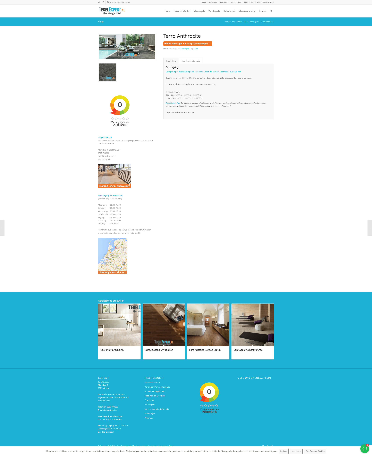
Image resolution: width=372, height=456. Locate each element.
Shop (101, 21)
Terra (195, 48)
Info (252, 2)
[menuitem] (209, 2)
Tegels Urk (149, 400)
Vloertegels (184, 48)
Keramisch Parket (152, 382)
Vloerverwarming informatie (157, 409)
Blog (246, 2)
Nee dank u (296, 451)
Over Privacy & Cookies (315, 451)
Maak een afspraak (209, 2)
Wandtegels (150, 413)
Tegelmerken (235, 2)
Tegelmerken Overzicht (155, 395)
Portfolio (223, 2)
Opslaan (283, 451)
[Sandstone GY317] (2, 228)
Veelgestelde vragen (265, 2)
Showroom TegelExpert (155, 391)
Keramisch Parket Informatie (157, 387)
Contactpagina (110, 410)
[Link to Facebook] (103, 2)
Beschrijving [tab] (171, 61)
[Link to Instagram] (107, 2)
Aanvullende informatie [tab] (191, 61)
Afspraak (149, 418)
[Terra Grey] (369, 228)
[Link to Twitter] (99, 2)
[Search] (271, 11)
